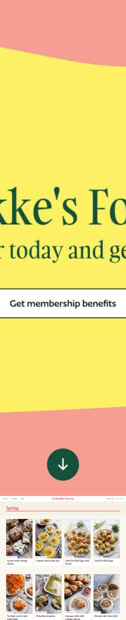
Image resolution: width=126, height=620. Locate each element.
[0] (123, 499)
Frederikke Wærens (63, 498)
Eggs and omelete (69, 557)
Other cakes (97, 612)
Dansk (108, 498)
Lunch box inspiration (70, 612)
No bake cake (10, 612)
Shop (22, 498)
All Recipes (14, 498)
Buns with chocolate (12, 557)
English (113, 498)
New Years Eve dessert (41, 557)
